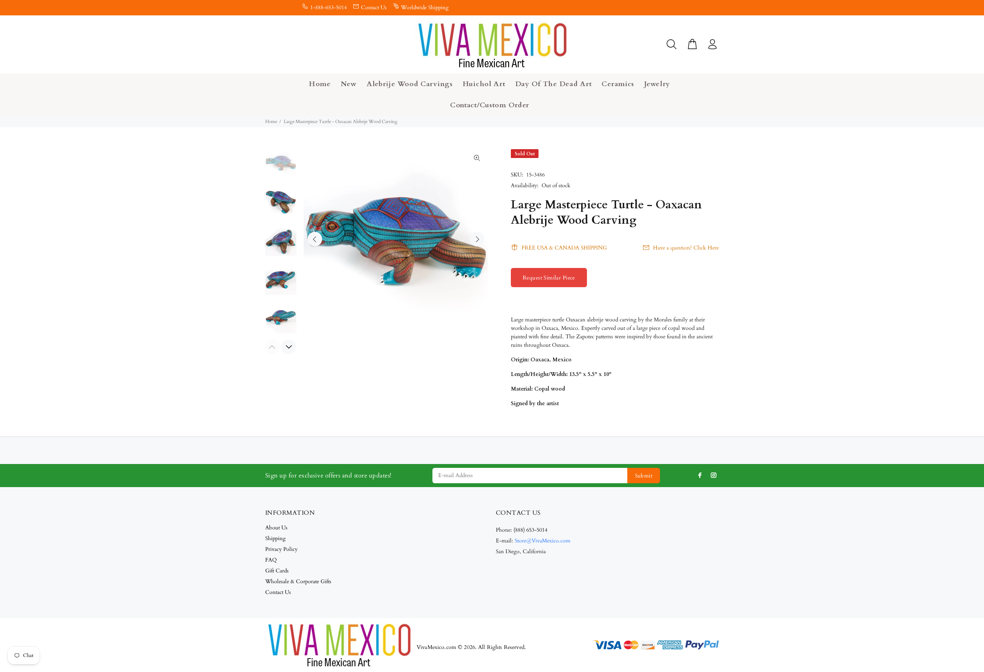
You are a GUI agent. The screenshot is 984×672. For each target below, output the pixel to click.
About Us (276, 527)
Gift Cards (277, 570)
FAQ (271, 560)
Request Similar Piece (549, 277)
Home (271, 121)
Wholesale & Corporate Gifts (298, 581)
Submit (644, 475)
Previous (315, 239)
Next (477, 239)
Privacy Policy (281, 549)
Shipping (275, 538)
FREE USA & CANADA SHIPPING (564, 247)
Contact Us (374, 7)
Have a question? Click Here (686, 247)
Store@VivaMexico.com (542, 540)
